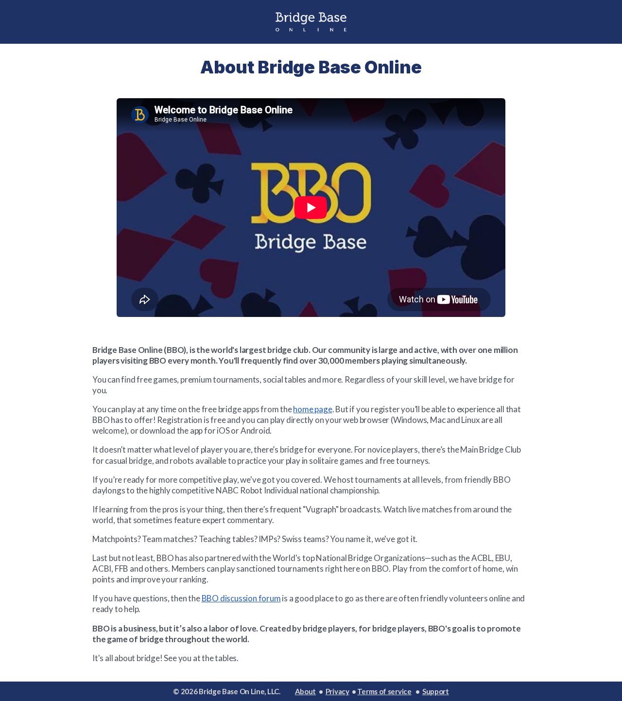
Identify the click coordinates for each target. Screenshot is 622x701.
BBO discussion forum (241, 598)
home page (312, 409)
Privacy (337, 691)
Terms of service (384, 691)
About (305, 691)
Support (435, 691)
